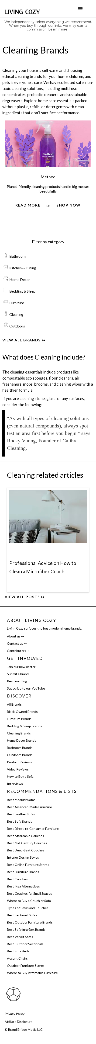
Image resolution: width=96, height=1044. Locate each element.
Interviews (15, 784)
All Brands (14, 704)
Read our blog (17, 681)
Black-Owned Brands (22, 712)
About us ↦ (15, 636)
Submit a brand (18, 674)
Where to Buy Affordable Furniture (32, 973)
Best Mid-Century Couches (27, 843)
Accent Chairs (17, 958)
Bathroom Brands (19, 748)
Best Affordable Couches (25, 836)
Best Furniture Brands (23, 872)
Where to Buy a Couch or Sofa (29, 901)
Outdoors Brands (19, 755)
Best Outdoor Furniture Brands (30, 922)
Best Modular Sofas (21, 800)
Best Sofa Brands (19, 821)
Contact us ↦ (17, 643)
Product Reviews (19, 762)
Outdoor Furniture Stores (26, 965)
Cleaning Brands (19, 733)
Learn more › (58, 29)
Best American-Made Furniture (29, 807)
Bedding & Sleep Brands (24, 726)
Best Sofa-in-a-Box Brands (26, 929)
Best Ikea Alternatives (23, 886)
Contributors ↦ (18, 651)
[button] (80, 8)
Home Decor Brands (21, 740)
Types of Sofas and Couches (27, 908)
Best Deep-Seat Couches (25, 850)
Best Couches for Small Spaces (29, 893)
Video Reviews (18, 769)
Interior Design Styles (23, 857)
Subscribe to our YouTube (26, 688)
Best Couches (17, 879)
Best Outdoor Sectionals (25, 944)
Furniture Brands (19, 719)
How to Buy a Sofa (20, 776)
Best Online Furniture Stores (28, 865)
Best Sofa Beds (18, 951)
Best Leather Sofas (21, 814)
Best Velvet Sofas (20, 937)
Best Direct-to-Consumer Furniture (33, 829)
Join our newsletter (21, 667)
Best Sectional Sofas (22, 915)
